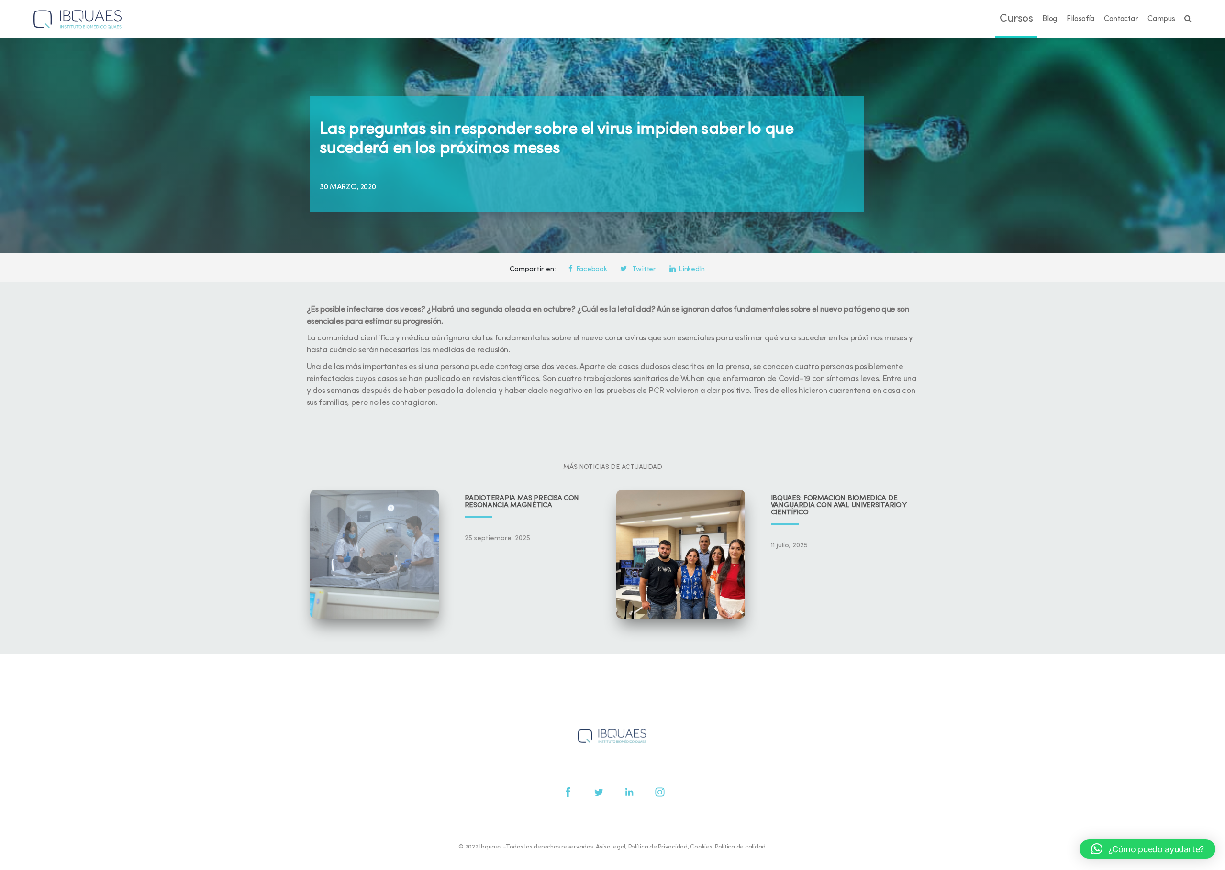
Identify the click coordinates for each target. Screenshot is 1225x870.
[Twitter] (598, 792)
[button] (1147, 849)
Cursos (1016, 18)
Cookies (701, 847)
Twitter (643, 269)
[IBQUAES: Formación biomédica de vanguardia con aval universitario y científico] (680, 554)
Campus (1161, 19)
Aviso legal (610, 847)
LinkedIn (692, 269)
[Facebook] (568, 792)
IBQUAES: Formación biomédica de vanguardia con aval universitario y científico (839, 505)
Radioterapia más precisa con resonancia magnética (522, 502)
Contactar (1121, 19)
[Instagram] (660, 792)
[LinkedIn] (629, 792)
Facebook (591, 269)
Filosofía (1080, 19)
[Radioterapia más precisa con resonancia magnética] (374, 554)
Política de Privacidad (658, 847)
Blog (1049, 19)
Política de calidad (740, 847)
